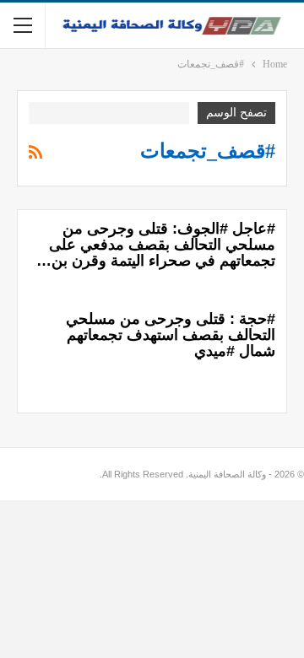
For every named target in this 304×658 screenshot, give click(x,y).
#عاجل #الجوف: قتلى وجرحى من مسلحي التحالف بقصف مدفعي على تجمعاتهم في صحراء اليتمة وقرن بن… (155, 244)
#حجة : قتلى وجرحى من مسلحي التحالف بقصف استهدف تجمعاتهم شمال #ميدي (170, 334)
